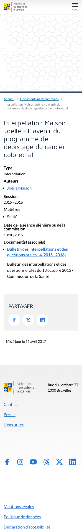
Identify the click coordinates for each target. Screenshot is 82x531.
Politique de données (22, 516)
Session (11, 197)
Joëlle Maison (19, 187)
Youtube (33, 462)
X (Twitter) (59, 462)
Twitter (28, 320)
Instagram (20, 462)
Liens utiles (14, 424)
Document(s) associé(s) (24, 242)
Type (8, 168)
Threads (46, 462)
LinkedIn (42, 320)
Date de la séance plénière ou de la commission (34, 227)
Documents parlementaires (39, 99)
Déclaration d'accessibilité (27, 526)
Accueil (9, 99)
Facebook (14, 320)
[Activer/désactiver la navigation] (75, 7)
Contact (11, 404)
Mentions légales (19, 506)
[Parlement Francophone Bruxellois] (15, 7)
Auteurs (11, 181)
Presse (9, 414)
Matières (12, 209)
